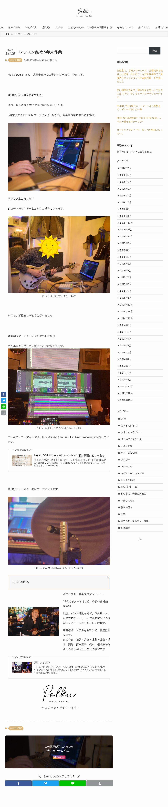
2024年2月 (125, 373)
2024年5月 (125, 352)
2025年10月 (126, 236)
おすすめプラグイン (131, 432)
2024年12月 (126, 304)
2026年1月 (125, 216)
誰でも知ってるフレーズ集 (134, 521)
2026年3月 (125, 202)
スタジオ (125, 459)
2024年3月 (125, 366)
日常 (123, 514)
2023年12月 (126, 386)
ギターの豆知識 (129, 452)
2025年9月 (125, 243)
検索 (155, 51)
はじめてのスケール (131, 439)
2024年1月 (125, 379)
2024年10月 (126, 318)
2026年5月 (125, 188)
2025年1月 (125, 297)
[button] (18, 783)
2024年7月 (125, 338)
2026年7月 (125, 175)
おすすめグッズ (129, 425)
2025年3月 (125, 284)
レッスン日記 (15, 60)
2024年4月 (125, 359)
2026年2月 (125, 209)
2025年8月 (125, 250)
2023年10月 (126, 400)
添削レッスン (42, 662)
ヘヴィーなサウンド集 (132, 473)
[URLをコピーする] (99, 783)
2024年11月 (126, 311)
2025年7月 (125, 257)
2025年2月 (125, 291)
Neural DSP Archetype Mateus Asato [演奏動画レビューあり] (69, 455)
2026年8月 (125, 168)
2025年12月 (126, 223)
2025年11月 (126, 229)
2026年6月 (125, 182)
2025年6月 (125, 263)
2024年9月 (125, 325)
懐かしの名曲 (128, 500)
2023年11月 (126, 393)
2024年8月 (125, 332)
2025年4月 (125, 277)
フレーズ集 (126, 466)
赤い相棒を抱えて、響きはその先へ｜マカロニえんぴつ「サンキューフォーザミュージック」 (140, 94)
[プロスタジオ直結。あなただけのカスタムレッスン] (84, 12)
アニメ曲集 (126, 446)
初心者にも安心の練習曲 (133, 493)
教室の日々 (126, 507)
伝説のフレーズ (129, 487)
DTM (123, 418)
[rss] (139, 539)
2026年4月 (125, 195)
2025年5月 (125, 270)
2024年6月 (125, 345)
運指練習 (125, 527)
